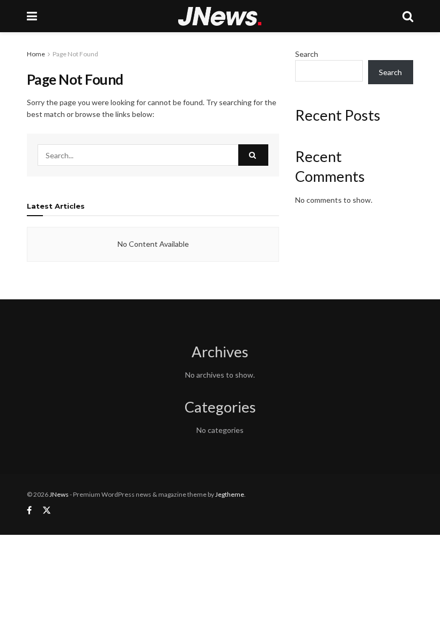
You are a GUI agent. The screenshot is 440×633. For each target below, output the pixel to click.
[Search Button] (253, 155)
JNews (59, 494)
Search (306, 53)
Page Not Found (75, 54)
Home (36, 54)
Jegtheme (229, 494)
